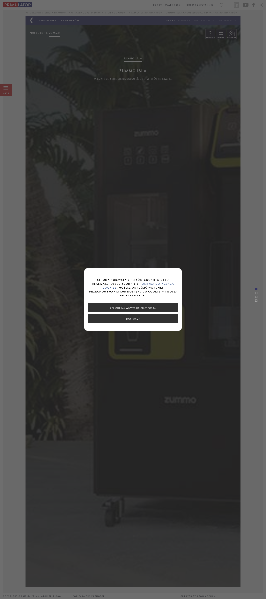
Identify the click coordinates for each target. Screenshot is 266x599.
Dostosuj (133, 319)
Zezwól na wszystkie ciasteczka (133, 308)
